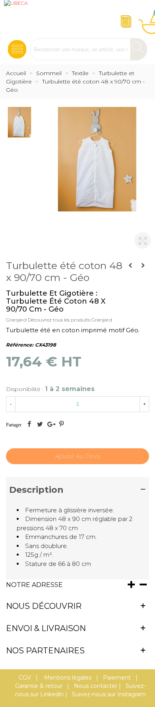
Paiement (117, 677)
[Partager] (29, 425)
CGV (25, 677)
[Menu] (17, 46)
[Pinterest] (61, 425)
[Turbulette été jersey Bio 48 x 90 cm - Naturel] (143, 265)
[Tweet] (40, 425)
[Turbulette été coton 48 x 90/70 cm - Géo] (139, 237)
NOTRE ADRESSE (34, 585)
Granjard (16, 320)
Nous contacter (95, 686)
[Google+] (50, 425)
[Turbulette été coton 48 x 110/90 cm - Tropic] (130, 265)
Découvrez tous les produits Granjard (70, 320)
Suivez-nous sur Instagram (109, 694)
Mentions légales (67, 677)
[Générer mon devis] (125, 19)
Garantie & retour (38, 686)
